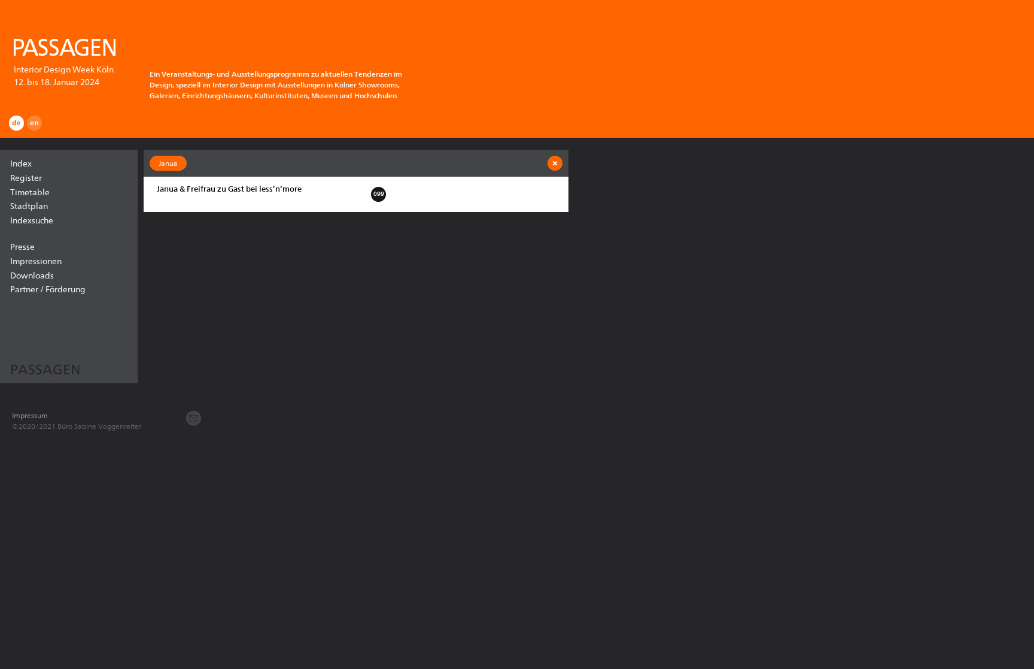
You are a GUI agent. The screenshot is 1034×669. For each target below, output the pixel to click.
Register (26, 178)
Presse (22, 247)
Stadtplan (29, 206)
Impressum (30, 415)
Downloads (32, 275)
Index (21, 163)
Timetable (30, 192)
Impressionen (36, 261)
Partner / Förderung (48, 289)
